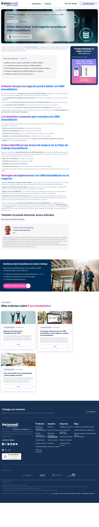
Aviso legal (55, 493)
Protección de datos (66, 437)
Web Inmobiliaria (41, 437)
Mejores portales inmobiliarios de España (85, 434)
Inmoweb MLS (40, 440)
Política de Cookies (66, 440)
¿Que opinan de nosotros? (65, 430)
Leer (18, 344)
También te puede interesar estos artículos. (19, 74)
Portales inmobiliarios (40, 434)
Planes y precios (53, 440)
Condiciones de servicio (65, 444)
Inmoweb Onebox (41, 446)
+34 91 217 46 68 (8, 440)
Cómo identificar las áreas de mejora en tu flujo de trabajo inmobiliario (27, 68)
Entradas (20, 15)
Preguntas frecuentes (51, 434)
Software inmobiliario (21, 429)
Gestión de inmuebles (39, 427)
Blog (14, 15)
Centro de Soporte (53, 430)
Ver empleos (91, 412)
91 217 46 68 (71, 3)
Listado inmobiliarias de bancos (84, 430)
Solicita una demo (53, 446)
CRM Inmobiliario (41, 430)
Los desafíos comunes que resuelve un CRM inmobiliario (23, 65)
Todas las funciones (39, 450)
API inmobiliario (79, 437)
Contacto (50, 427)
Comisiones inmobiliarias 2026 (84, 427)
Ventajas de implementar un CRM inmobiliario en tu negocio (24, 71)
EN (9, 450)
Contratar (51, 443)
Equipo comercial (41, 443)
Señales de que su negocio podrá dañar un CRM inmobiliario (24, 63)
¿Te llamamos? (88, 4)
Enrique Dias (29, 227)
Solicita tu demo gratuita (15, 286)
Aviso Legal (63, 433)
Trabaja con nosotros (66, 427)
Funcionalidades (12, 21)
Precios (48, 4)
